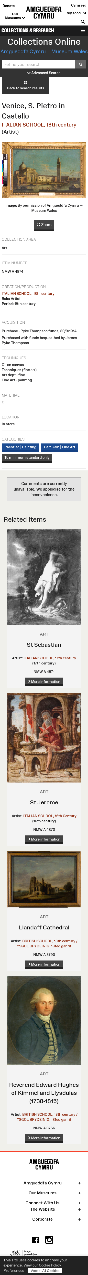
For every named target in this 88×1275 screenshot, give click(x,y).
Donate (8, 6)
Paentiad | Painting (20, 447)
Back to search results (25, 88)
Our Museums (13, 16)
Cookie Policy (50, 1265)
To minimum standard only (27, 457)
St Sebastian (44, 644)
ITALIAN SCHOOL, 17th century (49, 658)
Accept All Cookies (45, 1271)
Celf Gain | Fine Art (59, 447)
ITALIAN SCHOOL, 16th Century (50, 816)
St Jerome (44, 802)
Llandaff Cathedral (44, 927)
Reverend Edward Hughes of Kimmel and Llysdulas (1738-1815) (44, 1092)
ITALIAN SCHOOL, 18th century (39, 125)
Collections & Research (27, 30)
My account (76, 13)
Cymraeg (78, 5)
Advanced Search (46, 73)
